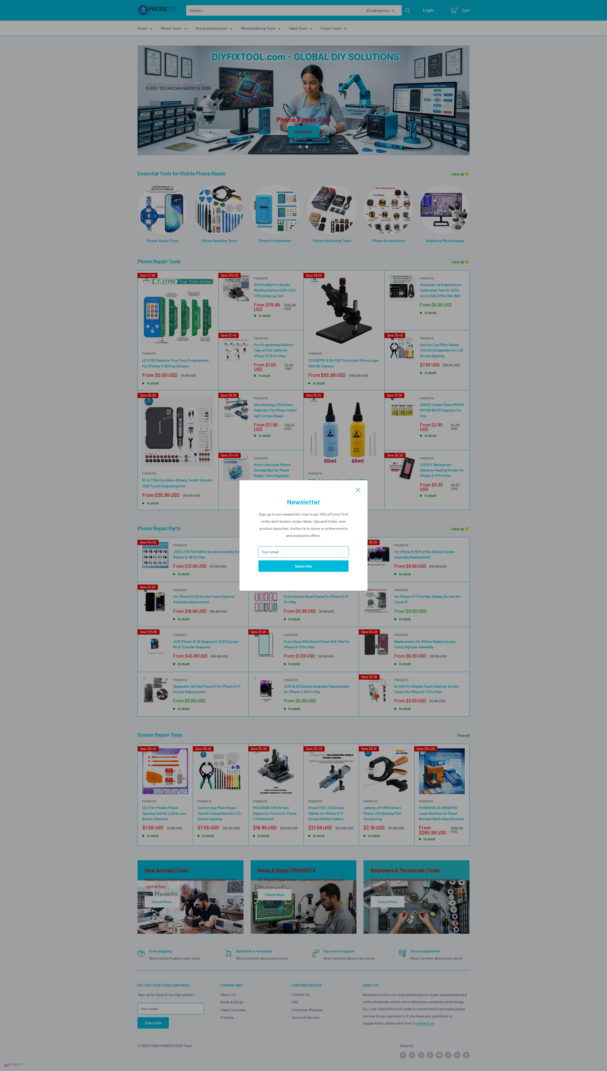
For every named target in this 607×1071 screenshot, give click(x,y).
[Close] (358, 489)
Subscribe (303, 566)
